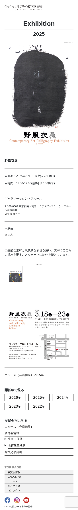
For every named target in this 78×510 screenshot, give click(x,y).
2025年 (39, 375)
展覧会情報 (12, 433)
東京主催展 (15, 438)
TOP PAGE (13, 467)
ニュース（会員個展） (19, 375)
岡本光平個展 (13, 452)
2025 (37, 397)
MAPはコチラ (12, 213)
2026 (13, 397)
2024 (61, 397)
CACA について (16, 476)
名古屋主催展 (16, 445)
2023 (13, 406)
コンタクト (14, 490)
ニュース (13, 481)
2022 (37, 406)
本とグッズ (14, 485)
